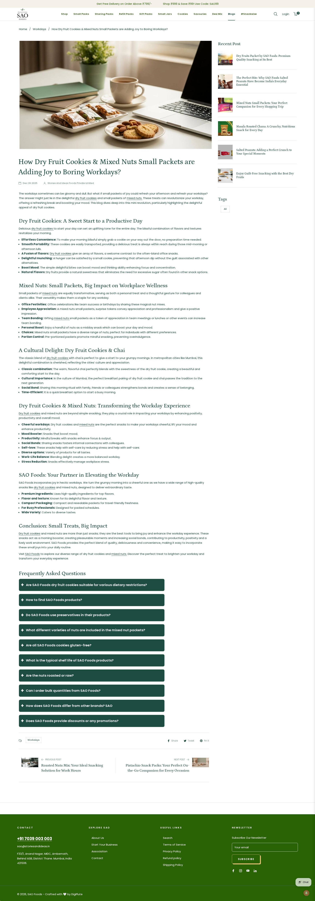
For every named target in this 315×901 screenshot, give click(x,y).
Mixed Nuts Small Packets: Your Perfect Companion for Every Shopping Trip (261, 104)
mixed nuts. (134, 198)
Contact (97, 858)
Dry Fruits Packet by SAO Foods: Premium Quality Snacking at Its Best (263, 57)
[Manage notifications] (306, 893)
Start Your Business (105, 844)
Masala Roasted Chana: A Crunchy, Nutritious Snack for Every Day (265, 128)
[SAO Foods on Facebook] (233, 870)
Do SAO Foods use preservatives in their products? (65, 615)
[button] (275, 14)
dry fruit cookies (86, 198)
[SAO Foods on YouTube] (247, 870)
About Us (98, 838)
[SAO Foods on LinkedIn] (256, 870)
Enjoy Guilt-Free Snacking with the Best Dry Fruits (265, 175)
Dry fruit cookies (60, 253)
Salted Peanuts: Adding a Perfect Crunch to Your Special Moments (264, 151)
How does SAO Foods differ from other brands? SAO (66, 705)
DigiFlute (77, 894)
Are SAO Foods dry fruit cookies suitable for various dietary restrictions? (84, 584)
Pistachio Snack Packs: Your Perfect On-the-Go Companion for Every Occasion (157, 767)
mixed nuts (49, 293)
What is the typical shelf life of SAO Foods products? (67, 660)
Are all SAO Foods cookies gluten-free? (56, 645)
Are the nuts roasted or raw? (47, 675)
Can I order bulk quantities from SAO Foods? (60, 690)
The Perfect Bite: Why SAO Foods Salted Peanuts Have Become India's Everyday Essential (262, 81)
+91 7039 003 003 (34, 839)
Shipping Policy (173, 865)
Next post (179, 759)
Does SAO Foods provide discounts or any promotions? (69, 720)
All (225, 209)
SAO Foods (32, 554)
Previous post (53, 759)
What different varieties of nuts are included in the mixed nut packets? (83, 630)
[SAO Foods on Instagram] (240, 870)
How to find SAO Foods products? (51, 600)
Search (167, 838)
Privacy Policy (172, 851)
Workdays (40, 29)
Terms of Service (174, 844)
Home (23, 29)
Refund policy (172, 858)
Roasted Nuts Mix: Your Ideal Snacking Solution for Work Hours (72, 767)
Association (99, 851)
